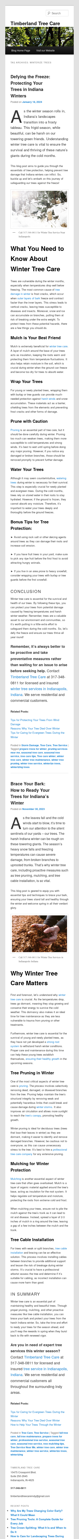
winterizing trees (20, 767)
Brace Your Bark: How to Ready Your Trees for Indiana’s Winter (30, 793)
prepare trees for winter (33, 749)
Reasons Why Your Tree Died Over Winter (35, 728)
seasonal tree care (32, 752)
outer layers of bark (28, 298)
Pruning (15, 430)
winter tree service (31, 763)
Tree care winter (46, 756)
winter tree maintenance (36, 760)
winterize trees (51, 763)
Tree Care (45, 745)
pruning (23, 1086)
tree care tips (28, 756)
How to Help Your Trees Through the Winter (36, 1424)
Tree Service (60, 745)
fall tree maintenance (29, 1436)
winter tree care (58, 346)
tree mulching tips (53, 1443)
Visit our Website (45, 50)
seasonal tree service (29, 1443)
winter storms (44, 1107)
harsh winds (49, 399)
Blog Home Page (20, 50)
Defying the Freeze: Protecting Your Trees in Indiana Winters (30, 86)
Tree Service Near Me (23, 1447)
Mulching (16, 1179)
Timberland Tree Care (35, 23)
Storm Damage (30, 745)
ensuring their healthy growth (42, 1059)
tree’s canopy (33, 1115)
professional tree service (33, 1440)
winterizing (17, 1454)
